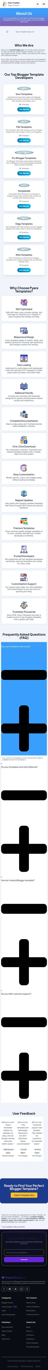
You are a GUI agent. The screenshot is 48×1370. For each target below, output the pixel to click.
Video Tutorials (7, 1331)
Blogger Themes (7, 1303)
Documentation (7, 1327)
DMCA (38, 1366)
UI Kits (4, 1311)
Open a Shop (31, 1303)
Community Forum (32, 1314)
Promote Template (32, 1347)
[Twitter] (27, 1289)
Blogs (28, 1327)
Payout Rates (30, 1310)
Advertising (30, 1339)
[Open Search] (37, 4)
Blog (3, 1335)
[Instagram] (21, 1289)
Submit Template (32, 1343)
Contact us (30, 1335)
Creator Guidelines (32, 1307)
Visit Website (24, 109)
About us (29, 1331)
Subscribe (24, 1259)
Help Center (6, 1339)
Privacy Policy (13, 1366)
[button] (2, 1139)
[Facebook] (4, 1289)
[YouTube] (9, 1289)
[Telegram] (15, 1289)
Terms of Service (27, 1366)
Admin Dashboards (8, 1315)
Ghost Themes (9, 1307)
